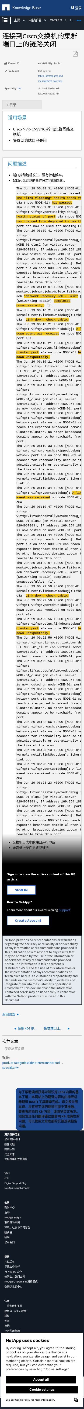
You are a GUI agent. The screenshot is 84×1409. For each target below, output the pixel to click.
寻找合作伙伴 (12, 1266)
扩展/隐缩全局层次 (7, 20)
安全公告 (9, 1154)
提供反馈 (9, 1149)
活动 (7, 1212)
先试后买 (9, 1261)
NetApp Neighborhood (16, 1188)
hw (19, 88)
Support (64, 910)
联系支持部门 (12, 1139)
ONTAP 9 (56, 20)
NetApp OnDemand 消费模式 (21, 1281)
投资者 (8, 1232)
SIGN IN (21, 890)
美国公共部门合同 (14, 1276)
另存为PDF (75, 54)
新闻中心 (9, 1207)
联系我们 (9, 1242)
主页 (17, 20)
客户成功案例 (12, 1222)
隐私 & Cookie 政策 (15, 1311)
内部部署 (35, 20)
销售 (7, 1256)
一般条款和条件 (13, 1306)
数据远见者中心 (13, 1286)
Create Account (28, 920)
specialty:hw (10, 1068)
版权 (7, 1316)
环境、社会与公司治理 (17, 1227)
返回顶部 (8, 1014)
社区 (7, 1178)
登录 (78, 8)
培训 (7, 1173)
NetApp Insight (12, 1217)
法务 (7, 1301)
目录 (13, 105)
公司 (7, 1202)
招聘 (7, 1237)
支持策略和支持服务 (16, 1159)
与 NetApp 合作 (13, 1271)
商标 (7, 1326)
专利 (7, 1321)
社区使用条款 (12, 1330)
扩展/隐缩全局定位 (79, 19)
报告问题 (9, 1144)
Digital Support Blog (15, 1183)
